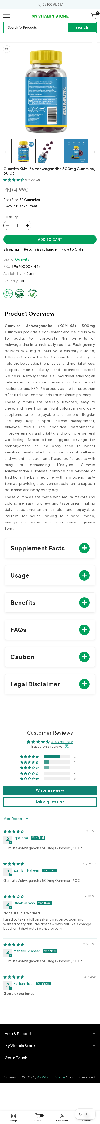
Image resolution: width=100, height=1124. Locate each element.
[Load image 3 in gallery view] (76, 151)
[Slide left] (5, 152)
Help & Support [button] (18, 1033)
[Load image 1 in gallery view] (23, 151)
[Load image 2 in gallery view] (50, 151)
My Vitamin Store (51, 1077)
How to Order (73, 249)
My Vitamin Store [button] (20, 1045)
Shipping (11, 249)
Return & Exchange (40, 249)
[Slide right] (95, 152)
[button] (8, 16)
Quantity (10, 217)
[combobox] (36, 27)
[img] (13, 831)
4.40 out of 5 (62, 742)
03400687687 (52, 4)
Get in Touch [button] (16, 1057)
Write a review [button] (50, 790)
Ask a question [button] (50, 801)
